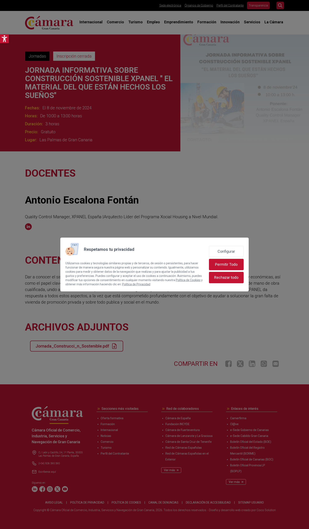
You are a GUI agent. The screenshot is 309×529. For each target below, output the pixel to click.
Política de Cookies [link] (188, 280)
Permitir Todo (226, 264)
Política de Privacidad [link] (136, 284)
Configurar (226, 251)
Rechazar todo (226, 277)
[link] (4, 38)
